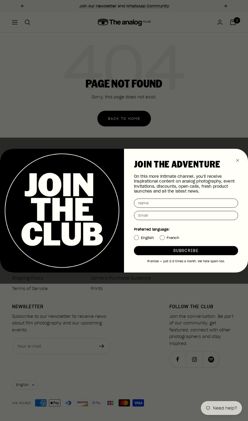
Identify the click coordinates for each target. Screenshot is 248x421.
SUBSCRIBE (186, 250)
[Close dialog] (238, 160)
